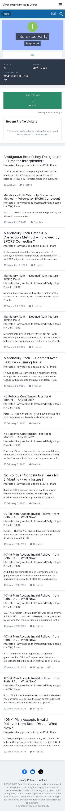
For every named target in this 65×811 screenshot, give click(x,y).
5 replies (37, 423)
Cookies (42, 780)
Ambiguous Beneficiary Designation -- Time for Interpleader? (32, 159)
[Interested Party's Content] (32, 54)
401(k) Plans (49, 165)
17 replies (37, 544)
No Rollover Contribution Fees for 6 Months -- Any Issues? (27, 398)
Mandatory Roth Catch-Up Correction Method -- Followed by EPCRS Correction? (31, 197)
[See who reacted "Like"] (49, 667)
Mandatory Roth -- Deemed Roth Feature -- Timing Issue (32, 277)
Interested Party (12, 165)
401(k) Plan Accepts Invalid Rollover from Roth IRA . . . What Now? (31, 515)
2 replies (38, 222)
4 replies (36, 306)
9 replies (27, 184)
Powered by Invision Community (32, 806)
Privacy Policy (26, 780)
